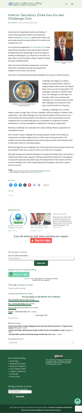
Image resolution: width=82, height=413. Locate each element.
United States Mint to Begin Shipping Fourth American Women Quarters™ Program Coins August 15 (40, 327)
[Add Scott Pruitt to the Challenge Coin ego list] (18, 219)
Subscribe (41, 263)
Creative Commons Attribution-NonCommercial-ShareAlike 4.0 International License (59, 362)
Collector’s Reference (18, 371)
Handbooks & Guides (18, 364)
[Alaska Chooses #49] (64, 220)
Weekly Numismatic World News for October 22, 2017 (39, 227)
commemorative (27, 23)
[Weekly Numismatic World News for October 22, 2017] (40, 219)
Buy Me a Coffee (29, 279)
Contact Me (14, 374)
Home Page (14, 361)
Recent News (15, 323)
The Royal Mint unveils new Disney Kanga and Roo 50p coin (29, 334)
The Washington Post (37, 47)
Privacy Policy (15, 376)
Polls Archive (13, 318)
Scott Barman (67, 360)
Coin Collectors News (18, 369)
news (35, 23)
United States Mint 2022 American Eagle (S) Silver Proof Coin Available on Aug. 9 (37, 330)
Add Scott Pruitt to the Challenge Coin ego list (15, 227)
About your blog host (18, 366)
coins (20, 23)
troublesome (27, 37)
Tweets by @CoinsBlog (16, 288)
